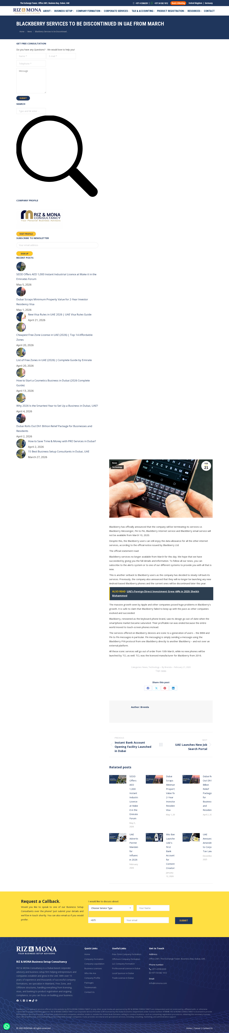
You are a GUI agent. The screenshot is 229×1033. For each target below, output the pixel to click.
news (163, 670)
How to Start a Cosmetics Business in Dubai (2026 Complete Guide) (53, 383)
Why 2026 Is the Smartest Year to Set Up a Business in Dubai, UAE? (57, 405)
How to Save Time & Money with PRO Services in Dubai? (62, 441)
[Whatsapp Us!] (6, 1026)
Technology (117, 467)
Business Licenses (93, 968)
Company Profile (92, 977)
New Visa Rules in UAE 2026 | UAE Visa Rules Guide (59, 314)
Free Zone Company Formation (126, 954)
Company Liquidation (94, 963)
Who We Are (90, 973)
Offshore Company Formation (126, 959)
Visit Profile (26, 234)
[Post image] (117, 779)
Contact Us (89, 992)
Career (197, 1028)
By (167, 667)
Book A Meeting (178, 3)
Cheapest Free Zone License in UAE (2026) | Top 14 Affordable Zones (54, 337)
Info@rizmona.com (158, 983)
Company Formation (93, 959)
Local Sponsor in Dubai (123, 973)
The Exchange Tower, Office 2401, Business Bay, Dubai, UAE (44, 3)
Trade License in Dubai (123, 977)
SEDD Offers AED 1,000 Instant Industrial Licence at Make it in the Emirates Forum (134, 797)
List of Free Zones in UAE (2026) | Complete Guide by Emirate (54, 360)
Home (87, 954)
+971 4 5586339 (141, 3)
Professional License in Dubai (126, 968)
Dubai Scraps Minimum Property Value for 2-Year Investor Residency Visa (171, 793)
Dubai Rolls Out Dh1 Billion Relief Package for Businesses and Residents (209, 793)
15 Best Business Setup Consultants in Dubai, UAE (58, 451)
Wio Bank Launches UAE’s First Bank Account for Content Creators (171, 851)
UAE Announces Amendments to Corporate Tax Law (210, 843)
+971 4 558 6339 (158, 969)
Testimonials (90, 987)
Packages (89, 982)
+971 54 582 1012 (161, 3)
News (114, 463)
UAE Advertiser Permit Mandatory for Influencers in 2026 (135, 847)
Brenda (140, 707)
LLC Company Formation (123, 963)
